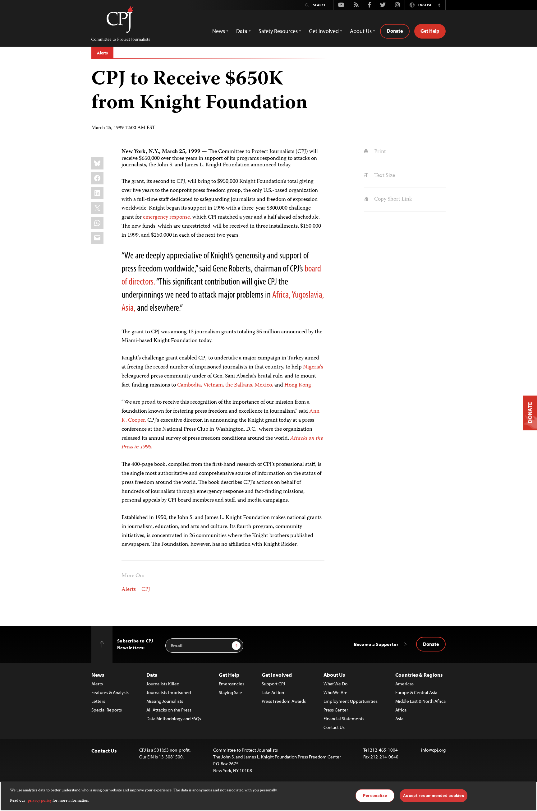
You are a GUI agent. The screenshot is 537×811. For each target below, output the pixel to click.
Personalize (375, 795)
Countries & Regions (419, 674)
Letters (98, 701)
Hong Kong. (298, 385)
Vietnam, (213, 385)
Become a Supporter (376, 644)
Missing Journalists (164, 701)
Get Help (429, 31)
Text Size (384, 175)
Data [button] (241, 31)
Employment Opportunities (351, 701)
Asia (399, 718)
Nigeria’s (313, 367)
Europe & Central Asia (416, 692)
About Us (334, 674)
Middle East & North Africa (420, 701)
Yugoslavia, (308, 294)
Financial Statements (344, 718)
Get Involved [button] (324, 31)
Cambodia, (189, 385)
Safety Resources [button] (278, 31)
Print (379, 151)
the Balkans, (239, 385)
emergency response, (167, 217)
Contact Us (334, 727)
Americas (404, 684)
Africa (400, 710)
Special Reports (106, 710)
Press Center (336, 710)
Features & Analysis (110, 692)
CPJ (145, 589)
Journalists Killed (162, 684)
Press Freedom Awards (284, 701)
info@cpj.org (433, 750)
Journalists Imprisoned (168, 692)
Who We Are (335, 692)
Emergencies (231, 684)
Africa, (281, 294)
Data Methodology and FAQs (173, 718)
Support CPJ (273, 684)
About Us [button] (361, 31)
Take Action (273, 692)
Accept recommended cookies (433, 795)
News (97, 674)
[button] (439, 5)
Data (152, 674)
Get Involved (277, 674)
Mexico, (264, 385)
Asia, (128, 307)
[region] (268, 796)
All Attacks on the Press (168, 710)
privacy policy (40, 800)
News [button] (218, 31)
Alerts (102, 53)
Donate (395, 31)
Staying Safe (230, 692)
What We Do (335, 684)
